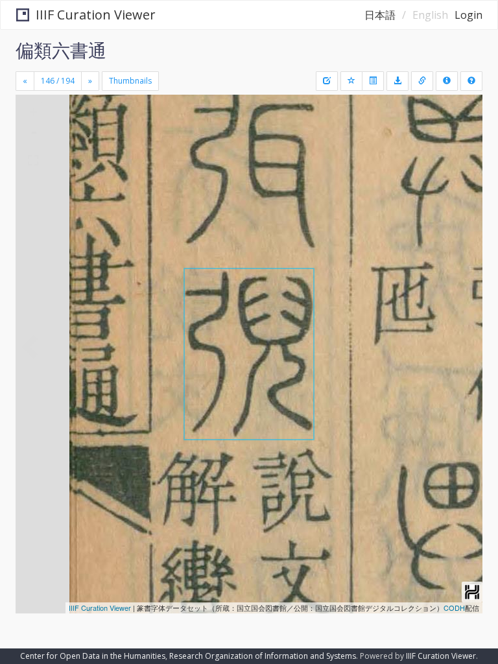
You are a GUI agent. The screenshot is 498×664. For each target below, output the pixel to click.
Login (468, 15)
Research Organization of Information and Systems (262, 655)
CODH (454, 607)
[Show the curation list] (373, 81)
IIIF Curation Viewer (96, 14)
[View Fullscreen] (33, 160)
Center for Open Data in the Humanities (92, 655)
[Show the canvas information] (422, 81)
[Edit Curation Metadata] (327, 81)
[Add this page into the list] (351, 81)
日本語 (380, 15)
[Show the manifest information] (447, 81)
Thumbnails (130, 80)
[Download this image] (397, 81)
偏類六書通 (61, 50)
